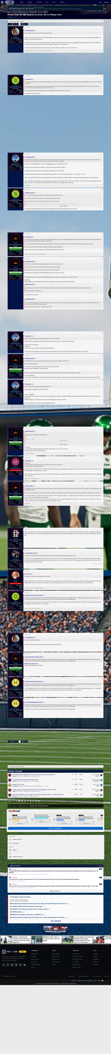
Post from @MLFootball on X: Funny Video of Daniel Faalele (86, 817)
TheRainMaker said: (30, 553)
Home (99, 980)
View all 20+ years (55, 891)
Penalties (54, 964)
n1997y (97, 796)
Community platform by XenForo (48, 983)
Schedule (33, 956)
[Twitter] (3, 964)
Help (95, 980)
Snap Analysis (76, 953)
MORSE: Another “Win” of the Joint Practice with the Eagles (51, 938)
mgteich (11, 17)
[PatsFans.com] (9, 4)
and (33, 478)
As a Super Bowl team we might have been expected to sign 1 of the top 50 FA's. (38, 794)
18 (45, 786)
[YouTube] (24, 964)
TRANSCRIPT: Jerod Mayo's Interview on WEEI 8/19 (26, 915)
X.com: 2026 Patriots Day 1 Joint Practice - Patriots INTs (63, 817)
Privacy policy (90, 980)
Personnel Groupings (78, 956)
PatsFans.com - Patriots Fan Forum (31, 776)
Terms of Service (96, 976)
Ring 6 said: (28, 336)
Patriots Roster (35, 959)
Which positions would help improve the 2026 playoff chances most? (34, 789)
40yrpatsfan (96, 781)
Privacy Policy (71, 976)
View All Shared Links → (55, 828)
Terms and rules (81, 980)
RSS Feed (95, 964)
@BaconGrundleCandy (31, 663)
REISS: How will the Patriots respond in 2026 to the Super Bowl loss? (41, 815)
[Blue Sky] (16, 964)
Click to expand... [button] (63, 206)
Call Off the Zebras (16, 912)
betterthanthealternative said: (33, 595)
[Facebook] (12, 964)
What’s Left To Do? (18, 784)
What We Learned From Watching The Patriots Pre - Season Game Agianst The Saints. (37, 917)
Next (25, 24)
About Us (95, 953)
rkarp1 (97, 786)
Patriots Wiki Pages (36, 964)
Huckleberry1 (16, 786)
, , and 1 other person (40, 50)
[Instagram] (7, 964)
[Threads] (20, 964)
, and (37, 254)
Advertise (95, 961)
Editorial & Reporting (83, 976)
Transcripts (34, 961)
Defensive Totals (77, 967)
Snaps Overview (56, 961)
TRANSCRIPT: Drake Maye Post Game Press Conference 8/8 (28, 909)
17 (43, 786)
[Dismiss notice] (102, 7)
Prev (11, 24)
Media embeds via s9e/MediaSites (69, 983)
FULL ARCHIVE (56, 921)
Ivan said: (27, 574)
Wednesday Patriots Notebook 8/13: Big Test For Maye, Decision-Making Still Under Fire (38, 903)
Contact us (74, 980)
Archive (33, 967)
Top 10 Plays (75, 961)
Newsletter (96, 959)
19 (47, 786)
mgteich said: (29, 486)
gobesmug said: (29, 193)
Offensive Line (55, 959)
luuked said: (28, 79)
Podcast (95, 956)
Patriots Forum (35, 953)
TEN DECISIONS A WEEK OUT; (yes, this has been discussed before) (34, 774)
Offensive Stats (55, 953)
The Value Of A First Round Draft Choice (25, 779)
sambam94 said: (29, 30)
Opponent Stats (56, 956)
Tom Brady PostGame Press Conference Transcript (26, 906)
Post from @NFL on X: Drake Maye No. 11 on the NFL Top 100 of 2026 (19, 817)
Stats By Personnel (77, 959)
